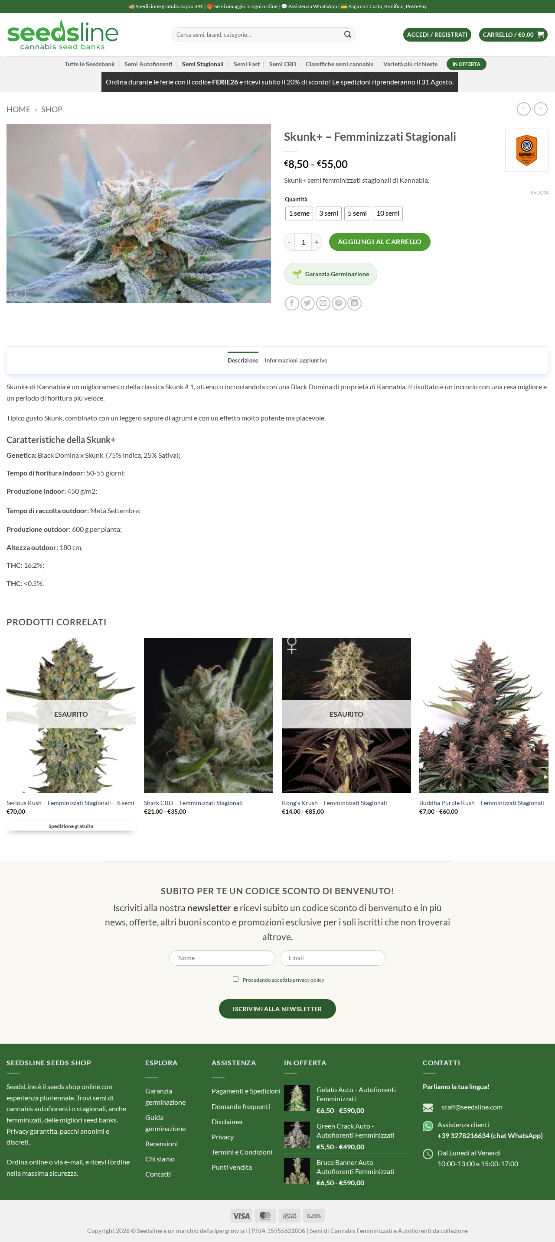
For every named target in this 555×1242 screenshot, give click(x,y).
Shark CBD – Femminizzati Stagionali (193, 802)
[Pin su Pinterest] (339, 303)
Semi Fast (247, 64)
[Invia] (347, 34)
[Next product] (523, 109)
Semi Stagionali (203, 64)
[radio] (299, 213)
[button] (437, 35)
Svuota (539, 192)
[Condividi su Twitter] (307, 303)
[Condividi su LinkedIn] (354, 303)
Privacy (223, 1136)
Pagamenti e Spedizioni (246, 1091)
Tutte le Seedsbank (90, 64)
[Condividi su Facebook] (292, 303)
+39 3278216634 (463, 1135)
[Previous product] (540, 109)
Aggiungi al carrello (380, 242)
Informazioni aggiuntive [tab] (295, 360)
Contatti (158, 1174)
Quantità (296, 200)
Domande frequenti (241, 1106)
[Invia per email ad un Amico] (323, 303)
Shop (51, 109)
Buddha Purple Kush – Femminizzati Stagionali (481, 802)
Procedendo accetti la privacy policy (283, 980)
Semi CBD (282, 64)
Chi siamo (160, 1159)
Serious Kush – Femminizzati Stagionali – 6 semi (70, 802)
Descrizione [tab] (243, 360)
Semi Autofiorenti (148, 64)
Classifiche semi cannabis (339, 64)
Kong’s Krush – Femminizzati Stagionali (334, 802)
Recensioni (161, 1143)
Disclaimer (227, 1121)
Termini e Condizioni (242, 1152)
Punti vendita (232, 1167)
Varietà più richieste (410, 64)
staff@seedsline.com (472, 1107)
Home (18, 109)
